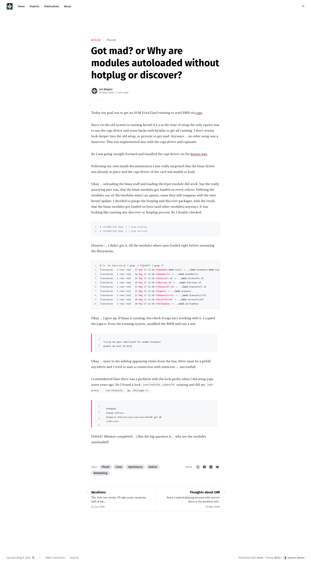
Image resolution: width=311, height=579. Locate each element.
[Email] (217, 467)
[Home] (9, 6)
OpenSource (135, 466)
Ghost (260, 557)
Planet (105, 466)
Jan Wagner (106, 89)
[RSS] (33, 558)
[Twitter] (198, 467)
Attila (277, 557)
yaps (198, 113)
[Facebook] (204, 467)
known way (198, 154)
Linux (119, 466)
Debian (153, 466)
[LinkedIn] (210, 467)
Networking (100, 473)
